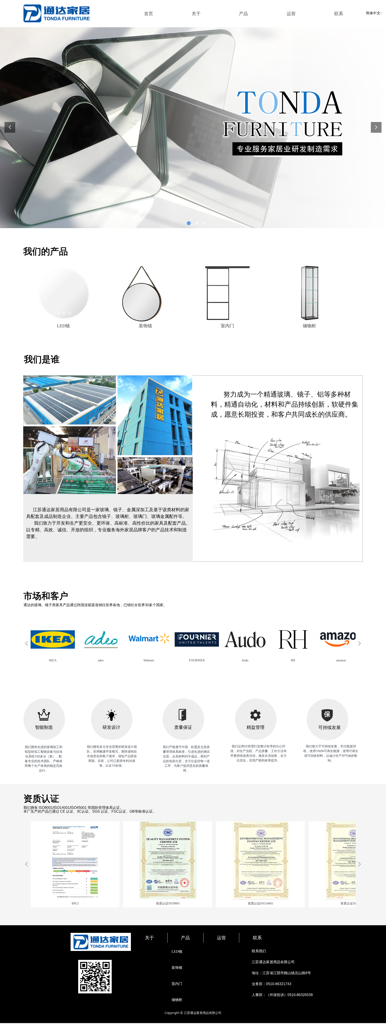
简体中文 (373, 13)
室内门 (177, 984)
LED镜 (177, 951)
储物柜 (177, 1000)
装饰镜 (177, 967)
